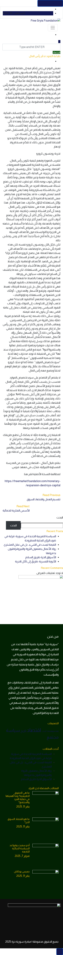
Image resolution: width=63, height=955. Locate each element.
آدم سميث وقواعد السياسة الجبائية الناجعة (19, 848)
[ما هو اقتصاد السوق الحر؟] (45, 830)
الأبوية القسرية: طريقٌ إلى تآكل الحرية (35, 561)
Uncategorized (53, 731)
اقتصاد (56, 52)
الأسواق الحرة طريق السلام (40, 557)
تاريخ (23, 731)
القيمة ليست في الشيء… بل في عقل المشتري (30, 544)
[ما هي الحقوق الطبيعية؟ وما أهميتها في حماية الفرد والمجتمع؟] (45, 804)
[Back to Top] (59, 951)
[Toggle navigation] (53, 27)
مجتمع (53, 737)
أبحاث (44, 731)
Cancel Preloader (50, 3)
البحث (60, 517)
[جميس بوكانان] (45, 883)
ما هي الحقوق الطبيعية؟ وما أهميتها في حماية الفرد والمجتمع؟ (18, 797)
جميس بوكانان (22, 871)
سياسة (13, 730)
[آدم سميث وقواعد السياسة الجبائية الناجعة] (45, 857)
